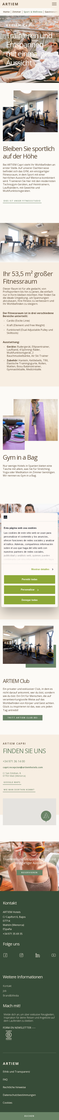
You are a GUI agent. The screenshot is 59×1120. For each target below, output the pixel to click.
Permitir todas (29, 579)
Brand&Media (11, 995)
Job (4, 991)
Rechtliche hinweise (14, 1087)
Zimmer (16, 12)
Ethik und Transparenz (16, 1071)
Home (6, 12)
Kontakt (7, 986)
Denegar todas (30, 600)
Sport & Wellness (33, 12)
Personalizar (28, 589)
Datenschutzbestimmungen (19, 1095)
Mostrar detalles (40, 569)
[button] (46, 816)
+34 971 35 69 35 (12, 933)
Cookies (7, 1102)
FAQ (5, 1079)
